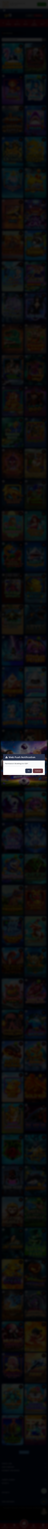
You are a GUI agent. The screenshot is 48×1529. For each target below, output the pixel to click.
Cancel (38, 771)
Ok (29, 771)
